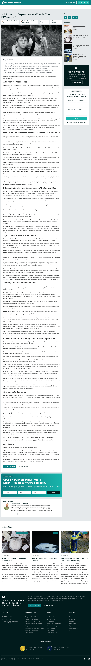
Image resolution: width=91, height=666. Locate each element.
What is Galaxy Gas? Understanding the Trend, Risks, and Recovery (79, 56)
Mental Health (83, 533)
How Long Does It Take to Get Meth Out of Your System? (80, 36)
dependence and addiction (29, 162)
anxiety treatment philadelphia (44, 171)
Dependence (6, 98)
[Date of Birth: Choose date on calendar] (74, 109)
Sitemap (12, 659)
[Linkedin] (89, 659)
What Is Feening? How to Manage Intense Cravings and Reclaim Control (74, 560)
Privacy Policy (5, 659)
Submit (53, 492)
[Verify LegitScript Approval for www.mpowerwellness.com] (49, 648)
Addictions (49, 612)
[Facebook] (85, 659)
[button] (65, 17)
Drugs (25, 533)
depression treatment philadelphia (27, 171)
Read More (75, 29)
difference (19, 136)
